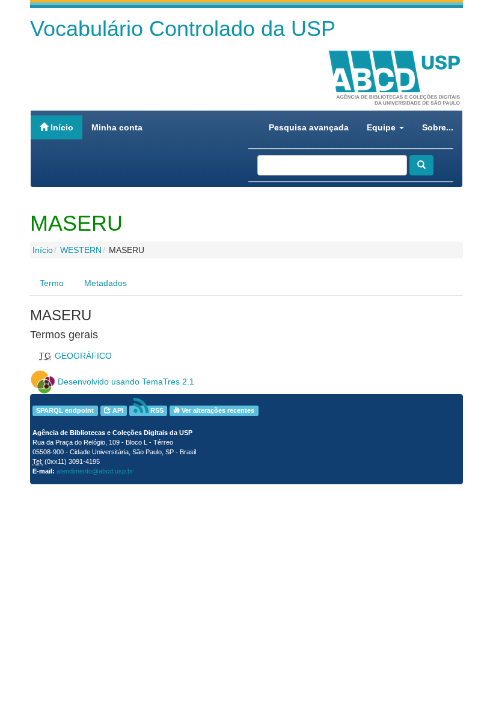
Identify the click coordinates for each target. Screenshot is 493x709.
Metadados (105, 283)
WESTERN (81, 250)
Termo (52, 283)
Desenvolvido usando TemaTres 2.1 (126, 381)
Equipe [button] (382, 127)
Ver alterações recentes (217, 410)
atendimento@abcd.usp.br (95, 471)
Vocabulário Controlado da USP (182, 28)
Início (60, 127)
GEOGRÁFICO (83, 356)
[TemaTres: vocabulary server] (42, 381)
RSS (156, 410)
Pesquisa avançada (309, 127)
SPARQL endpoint (65, 410)
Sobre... (437, 127)
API (117, 410)
